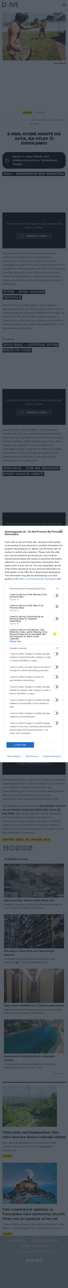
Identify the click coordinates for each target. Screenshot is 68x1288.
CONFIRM (20, 745)
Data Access (32, 756)
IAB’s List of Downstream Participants (37, 579)
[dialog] (34, 644)
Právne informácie (52, 756)
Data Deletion (14, 756)
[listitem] (34, 588)
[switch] (55, 595)
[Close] (62, 532)
